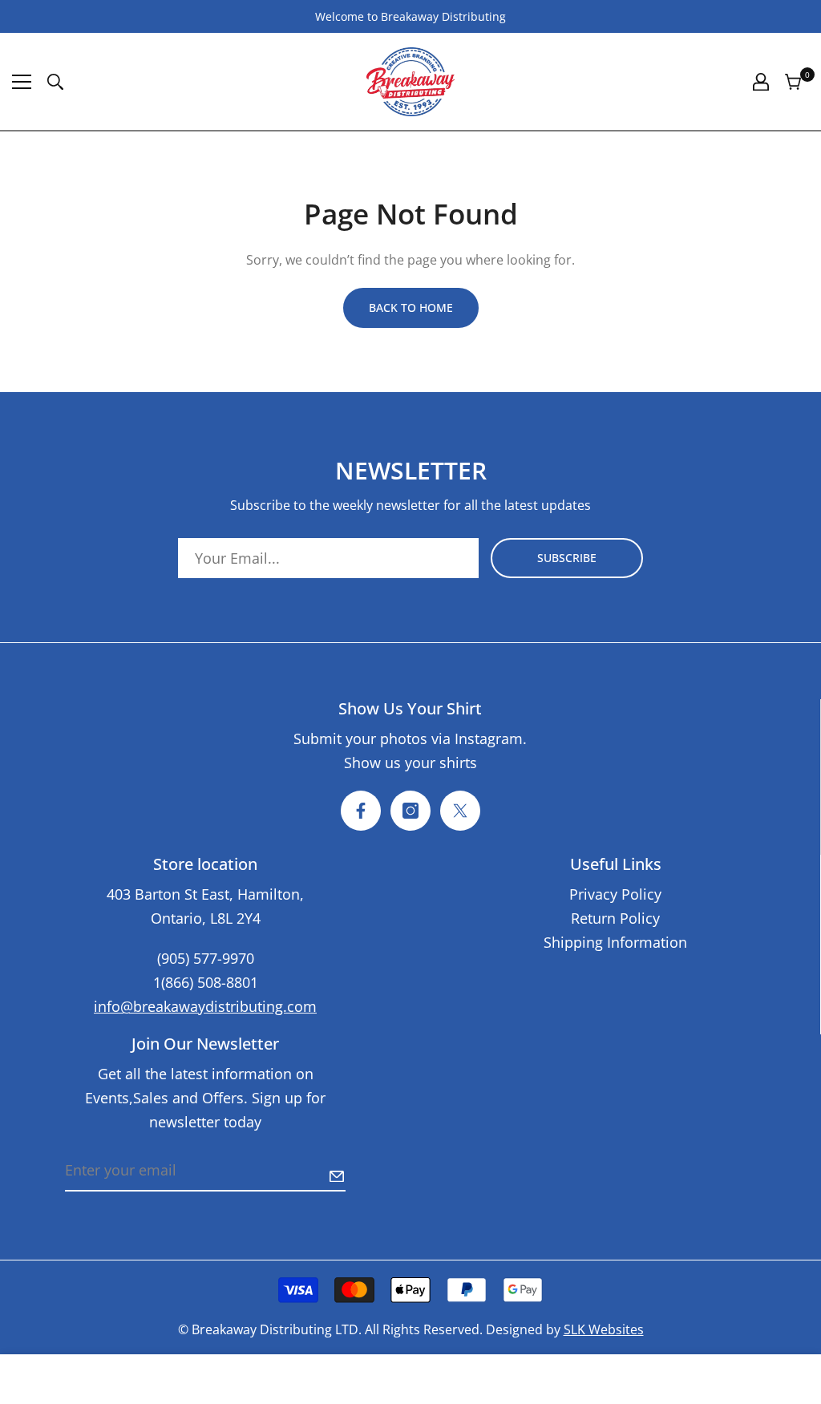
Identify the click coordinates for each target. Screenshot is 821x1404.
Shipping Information (615, 942)
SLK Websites (604, 1329)
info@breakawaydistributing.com (205, 1006)
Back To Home (411, 307)
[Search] (55, 82)
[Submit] (337, 1176)
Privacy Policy (615, 894)
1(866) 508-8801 (205, 982)
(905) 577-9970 (205, 958)
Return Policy (615, 918)
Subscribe (567, 557)
